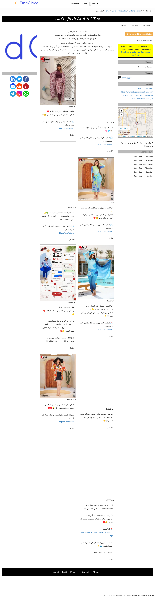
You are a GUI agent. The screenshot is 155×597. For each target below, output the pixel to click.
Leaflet (125, 136)
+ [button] (121, 110)
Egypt (114, 11)
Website (123, 25)
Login (55, 572)
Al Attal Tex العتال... (123, 128)
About (96, 572)
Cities (84, 4)
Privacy (74, 572)
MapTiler (131, 136)
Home (94, 4)
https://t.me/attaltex (66, 128)
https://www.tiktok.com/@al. (142, 99)
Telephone (135, 25)
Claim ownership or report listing (139, 34)
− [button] (121, 114)
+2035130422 (127, 78)
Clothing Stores (135, 11)
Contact (85, 572)
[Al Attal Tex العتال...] (136, 123)
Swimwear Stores (145, 67)
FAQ (64, 572)
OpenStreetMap (140, 136)
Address (146, 25)
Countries (73, 4)
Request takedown (144, 40)
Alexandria (122, 11)
